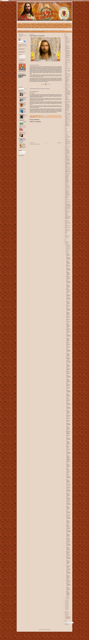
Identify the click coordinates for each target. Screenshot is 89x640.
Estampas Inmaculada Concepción (66, 89)
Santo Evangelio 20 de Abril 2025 (68, 348)
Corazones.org (20, 24)
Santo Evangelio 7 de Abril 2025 (68, 501)
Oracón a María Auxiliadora (67, 192)
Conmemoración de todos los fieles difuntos (67, 49)
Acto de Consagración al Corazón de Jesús (37, 31)
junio (66, 251)
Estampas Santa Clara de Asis (67, 107)
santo (66, 228)
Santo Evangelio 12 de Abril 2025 (68, 450)
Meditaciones (67, 148)
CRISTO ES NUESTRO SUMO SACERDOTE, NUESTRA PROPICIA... (68, 594)
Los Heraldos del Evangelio (55, 25)
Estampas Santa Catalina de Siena (67, 106)
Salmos (33, 27)
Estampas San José (67, 101)
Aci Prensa (19, 22)
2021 (66, 603)
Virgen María (65, 27)
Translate (67, 624)
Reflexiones (66, 210)
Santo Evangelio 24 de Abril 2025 (68, 320)
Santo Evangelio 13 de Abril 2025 (68, 436)
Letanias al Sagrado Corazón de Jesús (67, 141)
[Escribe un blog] (44, 116)
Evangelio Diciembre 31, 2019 (24, 140)
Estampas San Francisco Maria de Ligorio (67, 100)
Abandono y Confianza (66, 37)
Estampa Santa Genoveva (67, 80)
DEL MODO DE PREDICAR (68, 277)
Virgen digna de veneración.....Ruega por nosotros (25, 111)
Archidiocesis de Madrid (25, 22)
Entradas (21, 151)
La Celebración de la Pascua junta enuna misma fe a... (68, 539)
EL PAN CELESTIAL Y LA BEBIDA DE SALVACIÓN (68, 295)
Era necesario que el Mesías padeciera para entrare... (68, 329)
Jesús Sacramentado (67, 136)
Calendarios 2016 (67, 41)
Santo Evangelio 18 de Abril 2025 (68, 374)
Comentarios (21, 57)
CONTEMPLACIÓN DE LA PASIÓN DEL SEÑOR (68, 552)
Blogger (49, 629)
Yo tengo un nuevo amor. (45, 30)
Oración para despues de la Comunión (67, 177)
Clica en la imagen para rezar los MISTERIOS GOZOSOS (68, 507)
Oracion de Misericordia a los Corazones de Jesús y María (67, 171)
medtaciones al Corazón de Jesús (67, 152)
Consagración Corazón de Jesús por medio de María (67, 55)
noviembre (67, 246)
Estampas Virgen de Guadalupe (67, 118)
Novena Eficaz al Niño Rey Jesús (67, 158)
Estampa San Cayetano (67, 77)
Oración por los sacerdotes (67, 178)
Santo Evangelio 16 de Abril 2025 (68, 401)
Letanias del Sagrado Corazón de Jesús (67, 143)
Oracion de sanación (67, 173)
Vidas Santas (60, 27)
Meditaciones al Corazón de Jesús (67, 150)
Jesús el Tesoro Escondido (22, 25)
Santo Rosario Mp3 (67, 230)
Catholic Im (63, 22)
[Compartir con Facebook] (46, 116)
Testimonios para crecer (47, 27)
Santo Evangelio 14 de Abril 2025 (68, 421)
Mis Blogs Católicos (68, 25)
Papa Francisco (67, 195)
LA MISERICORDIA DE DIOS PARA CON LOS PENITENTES (68, 567)
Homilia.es (55, 24)
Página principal (20, 30)
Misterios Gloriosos (67, 153)
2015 (66, 609)
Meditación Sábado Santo (68, 371)
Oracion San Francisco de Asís (67, 180)
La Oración (28, 25)
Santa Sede (37, 27)
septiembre (67, 248)
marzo (67, 596)
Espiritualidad (67, 73)
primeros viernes (67, 201)
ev (65, 127)
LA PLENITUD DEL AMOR (67, 399)
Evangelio (32, 24)
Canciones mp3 (67, 42)
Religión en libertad (28, 27)
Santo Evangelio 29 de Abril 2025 (68, 266)
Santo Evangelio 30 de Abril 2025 (68, 255)
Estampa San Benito (67, 76)
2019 (66, 605)
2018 (66, 606)
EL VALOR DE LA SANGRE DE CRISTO (68, 369)
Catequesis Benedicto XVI (67, 46)
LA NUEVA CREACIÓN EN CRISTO (68, 290)
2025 (66, 244)
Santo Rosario (67, 229)
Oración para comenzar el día (67, 174)
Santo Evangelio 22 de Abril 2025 (68, 332)
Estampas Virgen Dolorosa (67, 123)
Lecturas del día (40, 25)
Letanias (66, 138)
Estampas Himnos (67, 87)
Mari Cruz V (67, 614)
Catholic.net (68, 22)
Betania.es (38, 22)
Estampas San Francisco (67, 98)
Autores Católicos (33, 22)
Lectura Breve (67, 137)
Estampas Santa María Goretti (67, 109)
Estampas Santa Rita (67, 113)
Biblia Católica (44, 22)
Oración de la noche (67, 169)
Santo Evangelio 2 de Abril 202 (68, 570)
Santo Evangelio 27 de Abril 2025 (68, 292)
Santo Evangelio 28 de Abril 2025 (68, 279)
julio (66, 250)
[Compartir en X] (45, 116)
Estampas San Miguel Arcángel (67, 104)
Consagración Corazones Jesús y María (24, 31)
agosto (67, 249)
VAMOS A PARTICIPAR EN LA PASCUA (68, 447)
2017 (66, 607)
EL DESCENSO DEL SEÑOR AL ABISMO (68, 358)
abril (66, 253)
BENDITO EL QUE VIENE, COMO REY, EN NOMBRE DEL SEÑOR (68, 432)
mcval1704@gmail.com (68, 618)
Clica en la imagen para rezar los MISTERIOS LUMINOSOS (68, 561)
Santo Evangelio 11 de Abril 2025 (68, 462)
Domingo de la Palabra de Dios (25, 122)
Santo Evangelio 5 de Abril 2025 (68, 528)
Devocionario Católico (27, 24)
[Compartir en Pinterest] (47, 116)
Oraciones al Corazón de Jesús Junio (67, 187)
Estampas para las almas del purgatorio (67, 93)
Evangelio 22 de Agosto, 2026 (24, 93)
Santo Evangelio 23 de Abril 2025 (68, 322)
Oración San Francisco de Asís (67, 182)
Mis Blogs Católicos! (22, 138)
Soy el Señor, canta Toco (54, 30)
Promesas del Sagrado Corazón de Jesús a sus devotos (67, 205)
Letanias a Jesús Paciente (67, 140)
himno (66, 130)
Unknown (67, 615)
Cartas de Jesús (67, 45)
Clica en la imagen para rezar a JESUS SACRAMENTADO (68, 558)
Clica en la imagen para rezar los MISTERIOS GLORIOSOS (68, 262)
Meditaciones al (67, 149)
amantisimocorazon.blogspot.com (68, 617)
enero (67, 598)
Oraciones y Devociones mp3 (67, 191)
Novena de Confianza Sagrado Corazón (67, 156)
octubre (67, 247)
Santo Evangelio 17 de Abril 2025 (68, 388)
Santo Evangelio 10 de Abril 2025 (68, 472)
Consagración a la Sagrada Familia (67, 50)
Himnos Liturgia (50, 24)
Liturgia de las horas (47, 25)
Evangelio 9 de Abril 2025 (68, 474)
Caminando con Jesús (50, 22)
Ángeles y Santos (22, 114)
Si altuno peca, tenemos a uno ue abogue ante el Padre (68, 498)
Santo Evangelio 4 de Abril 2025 (68, 541)
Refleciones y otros (20, 27)
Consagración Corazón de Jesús (67, 53)
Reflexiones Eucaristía (66, 215)
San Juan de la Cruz (67, 225)
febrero (67, 597)
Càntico (66, 43)
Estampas (66, 83)
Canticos (66, 44)
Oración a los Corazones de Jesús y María (67, 167)
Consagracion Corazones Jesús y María (67, 57)
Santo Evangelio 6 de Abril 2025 (68, 515)
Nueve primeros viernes (27, 30)
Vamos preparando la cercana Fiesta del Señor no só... (68, 512)
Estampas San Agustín (67, 96)
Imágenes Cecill (60, 24)
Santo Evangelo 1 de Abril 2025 (68, 582)
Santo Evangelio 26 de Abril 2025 (68, 306)
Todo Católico (55, 27)
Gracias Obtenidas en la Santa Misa (41, 24)
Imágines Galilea (66, 24)
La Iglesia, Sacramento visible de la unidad (68, 469)
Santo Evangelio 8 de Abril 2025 (68, 487)
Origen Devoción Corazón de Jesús (67, 194)
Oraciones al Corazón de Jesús (67, 185)
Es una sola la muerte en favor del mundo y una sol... (68, 416)
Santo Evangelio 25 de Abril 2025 (68, 317)
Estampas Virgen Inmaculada (67, 124)
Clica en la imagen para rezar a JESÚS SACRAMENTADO (68, 258)
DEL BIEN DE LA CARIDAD (68, 580)
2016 (66, 608)
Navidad (66, 154)
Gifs (65, 129)
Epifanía (66, 72)
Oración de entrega (67, 168)
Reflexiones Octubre (67, 216)
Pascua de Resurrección (67, 196)
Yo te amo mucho (61, 30)
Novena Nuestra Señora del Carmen (67, 159)
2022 (66, 602)
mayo (66, 252)
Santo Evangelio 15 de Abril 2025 (68, 419)
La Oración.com (34, 25)
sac (65, 219)
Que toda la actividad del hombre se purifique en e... (68, 526)
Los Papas (62, 25)
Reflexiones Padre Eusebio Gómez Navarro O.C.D (67, 218)
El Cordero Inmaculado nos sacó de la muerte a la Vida (68, 385)
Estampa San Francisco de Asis (67, 79)
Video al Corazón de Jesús (36, 30)
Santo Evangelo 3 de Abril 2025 (68, 555)
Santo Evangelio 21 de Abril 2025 (68, 345)
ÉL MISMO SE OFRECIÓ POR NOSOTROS (68, 460)
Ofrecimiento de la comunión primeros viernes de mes (67, 163)
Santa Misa (66, 226)
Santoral (41, 27)
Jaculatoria (67, 264)
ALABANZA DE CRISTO (68, 343)
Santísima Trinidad (67, 227)
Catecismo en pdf (57, 22)
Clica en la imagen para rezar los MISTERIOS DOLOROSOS (68, 365)
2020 (66, 604)
